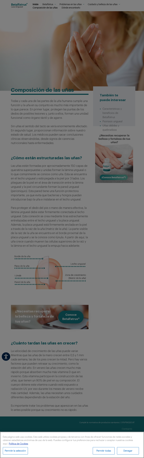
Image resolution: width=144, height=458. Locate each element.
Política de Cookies (18, 444)
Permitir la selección (15, 451)
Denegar (128, 451)
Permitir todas (103, 451)
